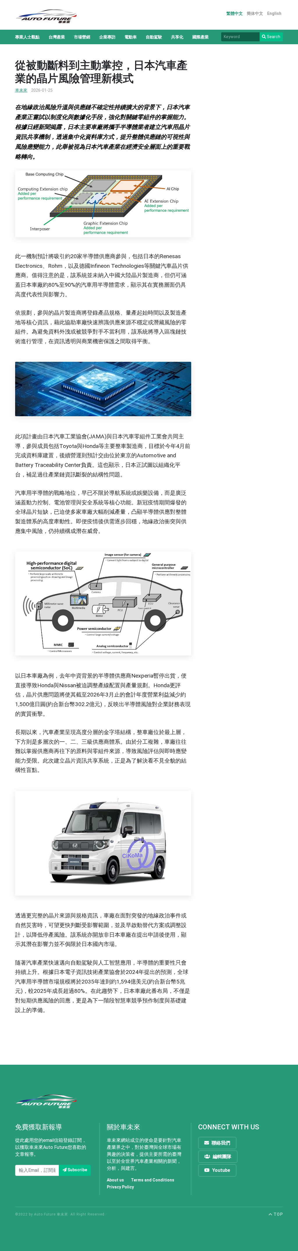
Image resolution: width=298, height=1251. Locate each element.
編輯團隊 (221, 1156)
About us (115, 1180)
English (274, 13)
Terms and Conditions (152, 1180)
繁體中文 (234, 13)
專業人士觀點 (27, 37)
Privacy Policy (120, 1187)
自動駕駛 (154, 37)
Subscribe (77, 1169)
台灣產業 (57, 37)
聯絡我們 (220, 1143)
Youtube (220, 1170)
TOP (277, 1214)
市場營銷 (82, 37)
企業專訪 (107, 37)
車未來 (21, 90)
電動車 (131, 37)
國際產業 (200, 37)
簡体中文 (255, 13)
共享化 (177, 37)
